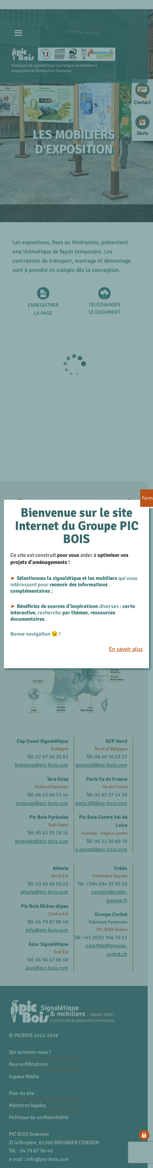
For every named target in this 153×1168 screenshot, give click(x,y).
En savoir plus (126, 649)
